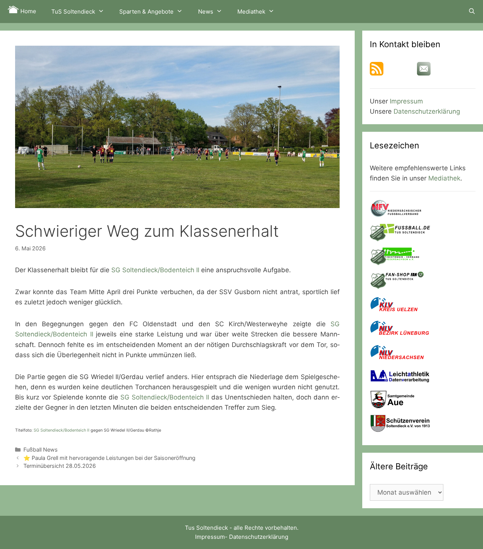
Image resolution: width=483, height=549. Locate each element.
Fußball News (40, 449)
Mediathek (251, 11)
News (205, 11)
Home (27, 11)
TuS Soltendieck (73, 11)
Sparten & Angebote (146, 11)
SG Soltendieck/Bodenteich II (155, 270)
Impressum (406, 101)
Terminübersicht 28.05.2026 (59, 466)
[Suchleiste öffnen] (472, 11)
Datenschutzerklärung (427, 111)
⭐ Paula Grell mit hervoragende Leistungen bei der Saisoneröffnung (109, 458)
